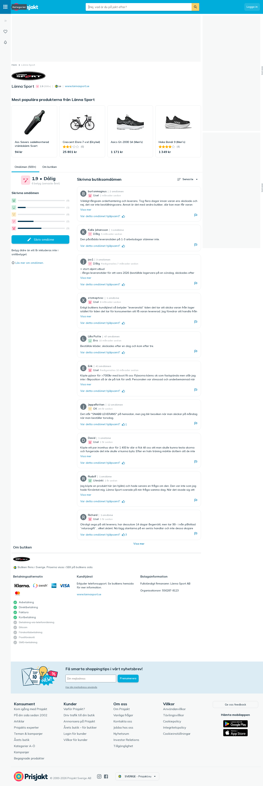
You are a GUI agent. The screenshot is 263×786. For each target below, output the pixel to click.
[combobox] (139, 7)
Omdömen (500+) (25, 167)
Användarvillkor (174, 709)
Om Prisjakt (121, 709)
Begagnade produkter (29, 758)
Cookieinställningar (176, 734)
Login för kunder (75, 734)
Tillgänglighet (123, 746)
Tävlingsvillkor (173, 715)
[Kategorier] (5, 7)
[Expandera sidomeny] (5, 21)
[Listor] (5, 31)
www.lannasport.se (77, 86)
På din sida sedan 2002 (30, 715)
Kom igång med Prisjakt (30, 709)
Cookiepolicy (172, 721)
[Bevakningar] (5, 42)
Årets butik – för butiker (80, 727)
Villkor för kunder (75, 740)
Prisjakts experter (26, 727)
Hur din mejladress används (81, 687)
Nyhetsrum (121, 734)
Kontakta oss (122, 721)
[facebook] (106, 776)
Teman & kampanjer (28, 734)
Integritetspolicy (174, 727)
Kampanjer (21, 752)
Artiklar (19, 721)
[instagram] (99, 776)
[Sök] (195, 7)
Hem (14, 64)
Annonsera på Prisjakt (79, 721)
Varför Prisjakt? (74, 709)
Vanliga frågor (123, 715)
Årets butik (21, 740)
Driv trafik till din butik (79, 715)
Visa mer (85, 209)
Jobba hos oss (123, 727)
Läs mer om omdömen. (29, 263)
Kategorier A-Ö (24, 746)
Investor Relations (126, 740)
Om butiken (49, 167)
